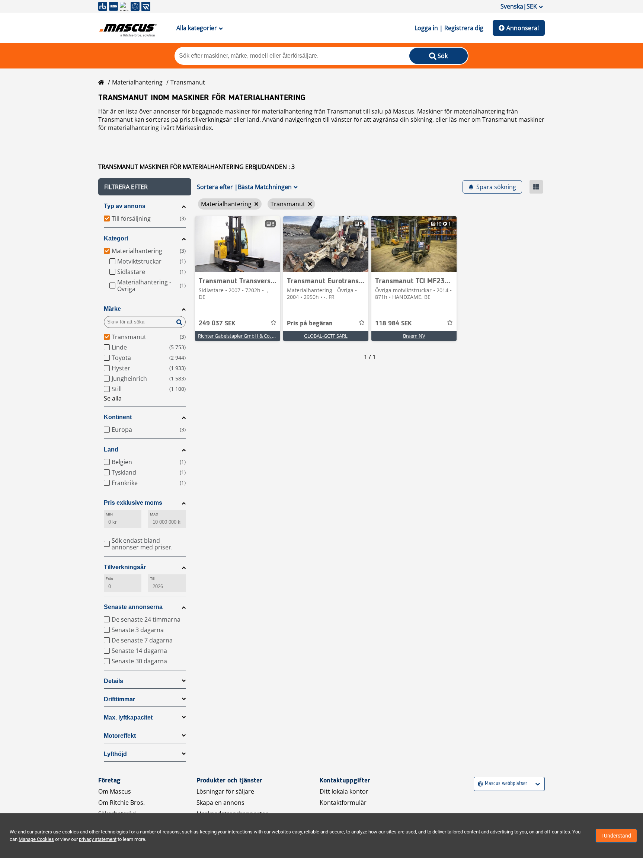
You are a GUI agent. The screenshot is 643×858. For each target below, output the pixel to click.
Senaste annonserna (133, 607)
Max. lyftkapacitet (128, 717)
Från (109, 579)
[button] (144, 186)
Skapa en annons (220, 802)
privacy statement (97, 839)
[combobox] (479, 784)
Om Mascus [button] (114, 791)
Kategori (116, 238)
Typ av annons (124, 206)
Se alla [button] (113, 398)
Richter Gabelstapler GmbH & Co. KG (238, 335)
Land (111, 449)
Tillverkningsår (125, 567)
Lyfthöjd (115, 754)
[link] (237, 244)
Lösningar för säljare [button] (225, 791)
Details (113, 681)
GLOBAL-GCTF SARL (326, 335)
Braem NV (414, 335)
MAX (154, 514)
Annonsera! (522, 28)
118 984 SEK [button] (393, 323)
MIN (109, 514)
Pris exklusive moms (133, 503)
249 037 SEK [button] (217, 323)
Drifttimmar (119, 699)
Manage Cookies (36, 839)
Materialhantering (137, 82)
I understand (616, 836)
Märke (112, 309)
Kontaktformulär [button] (343, 802)
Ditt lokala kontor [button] (344, 791)
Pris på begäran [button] (310, 323)
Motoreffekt (120, 736)
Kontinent (118, 417)
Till (152, 579)
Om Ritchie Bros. (121, 802)
